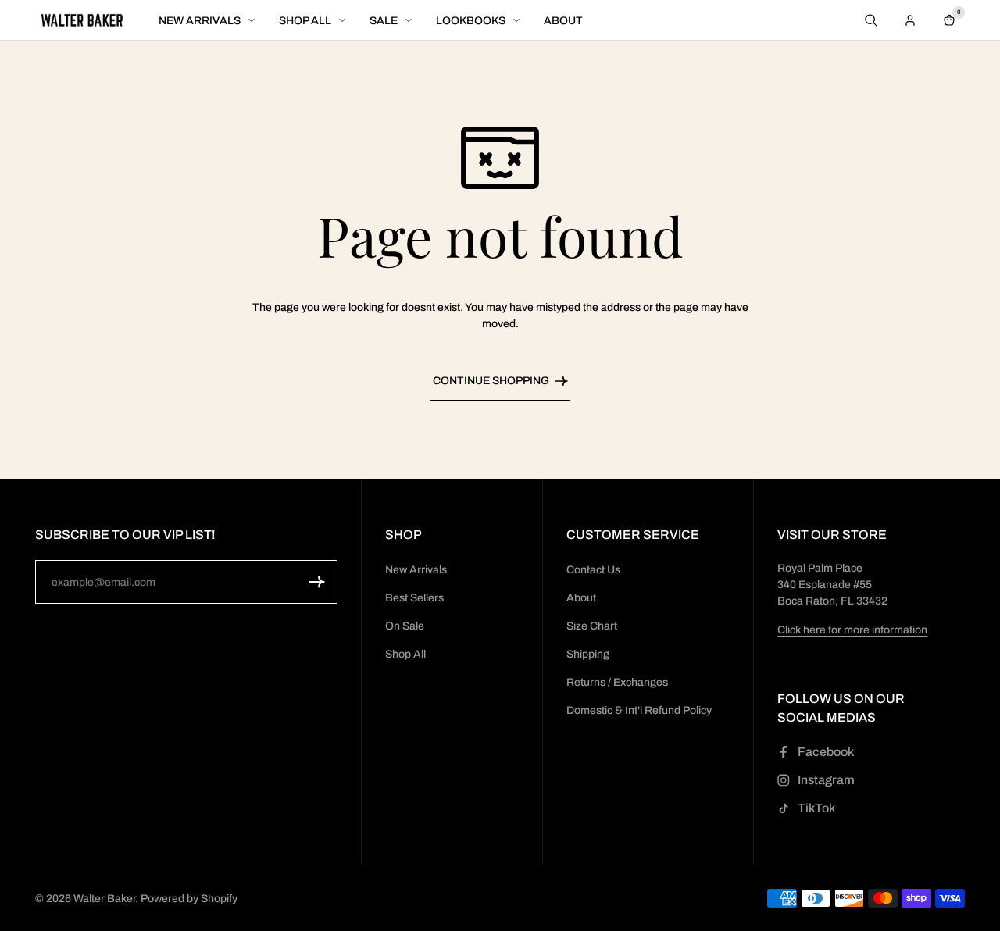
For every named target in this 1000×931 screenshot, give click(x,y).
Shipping (587, 654)
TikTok (816, 808)
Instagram (826, 780)
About (581, 598)
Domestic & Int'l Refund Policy (639, 710)
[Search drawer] (871, 20)
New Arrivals (416, 570)
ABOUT (563, 21)
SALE (384, 21)
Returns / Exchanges (617, 682)
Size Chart (591, 626)
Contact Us (593, 570)
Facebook (826, 751)
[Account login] (910, 20)
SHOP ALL (305, 21)
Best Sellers (414, 598)
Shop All (405, 654)
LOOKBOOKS (470, 21)
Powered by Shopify (189, 898)
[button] (317, 582)
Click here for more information (852, 630)
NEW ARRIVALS (200, 21)
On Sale (404, 626)
